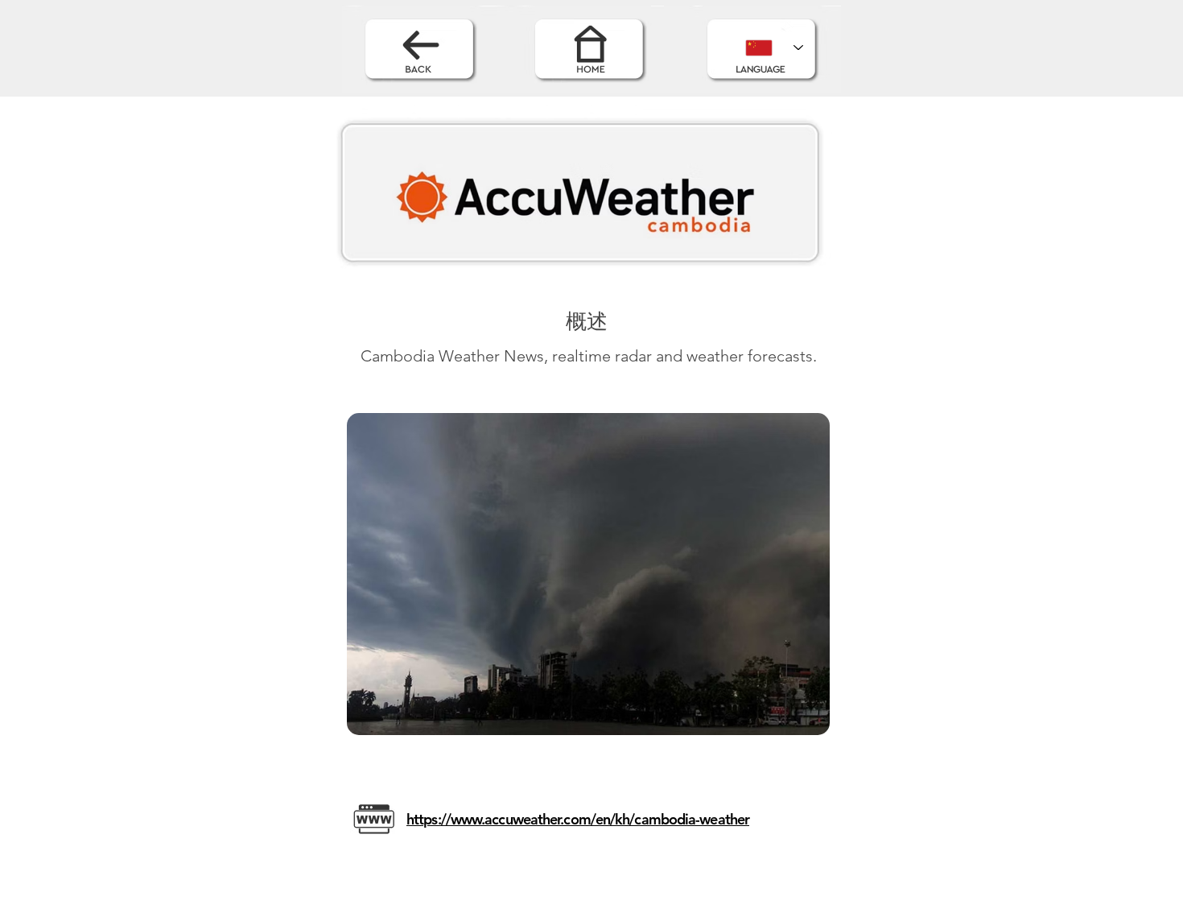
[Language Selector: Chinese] (774, 47)
